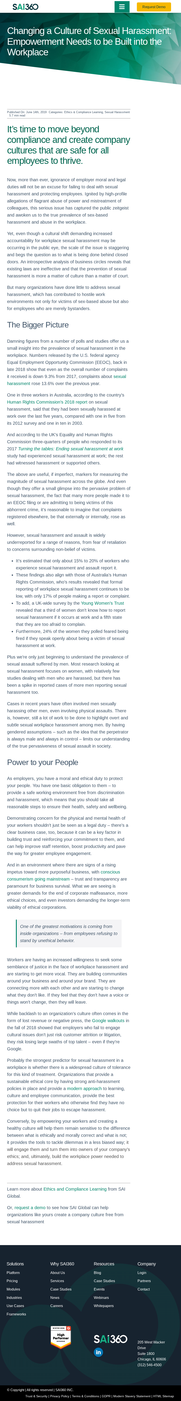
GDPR (106, 1396)
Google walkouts (108, 1020)
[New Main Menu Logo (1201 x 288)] (25, 6)
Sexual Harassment (117, 112)
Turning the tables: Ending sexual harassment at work (70, 448)
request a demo (30, 1207)
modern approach (84, 1088)
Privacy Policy (59, 1396)
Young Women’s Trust (102, 603)
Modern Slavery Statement (132, 1396)
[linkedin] (98, 1352)
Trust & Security (36, 1396)
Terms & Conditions (85, 1396)
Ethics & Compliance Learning (83, 112)
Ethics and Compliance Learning (75, 1189)
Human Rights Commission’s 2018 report (47, 402)
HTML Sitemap (163, 1396)
